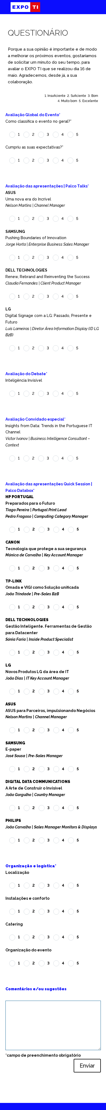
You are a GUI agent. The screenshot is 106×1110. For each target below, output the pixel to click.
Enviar (87, 1065)
